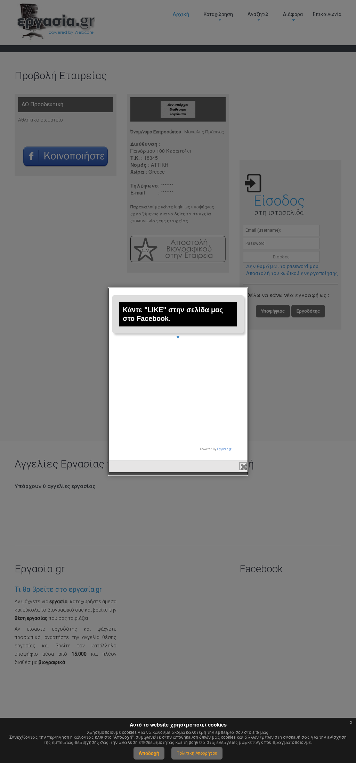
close (243, 466)
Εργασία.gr (224, 449)
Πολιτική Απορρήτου (197, 753)
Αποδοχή (149, 753)
